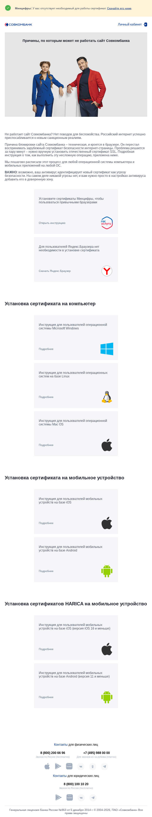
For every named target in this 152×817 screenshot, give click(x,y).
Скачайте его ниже (119, 8)
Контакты (61, 744)
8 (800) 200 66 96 (52, 753)
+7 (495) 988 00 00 (96, 753)
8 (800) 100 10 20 (76, 784)
